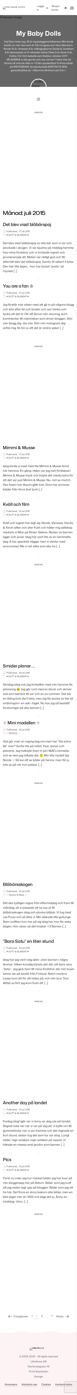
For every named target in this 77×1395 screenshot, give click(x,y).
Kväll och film (16, 504)
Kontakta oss (29, 1384)
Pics (7, 1159)
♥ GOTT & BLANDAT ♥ (17, 235)
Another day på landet (25, 1103)
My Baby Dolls (38, 33)
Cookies (46, 1384)
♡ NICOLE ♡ (13, 733)
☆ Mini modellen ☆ (21, 723)
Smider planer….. (19, 666)
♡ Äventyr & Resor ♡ (16, 894)
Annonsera (11, 1384)
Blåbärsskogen (18, 884)
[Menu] (72, 8)
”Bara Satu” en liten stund (28, 941)
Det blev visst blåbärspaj (27, 224)
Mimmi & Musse (19, 447)
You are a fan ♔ (18, 286)
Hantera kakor (63, 1384)
